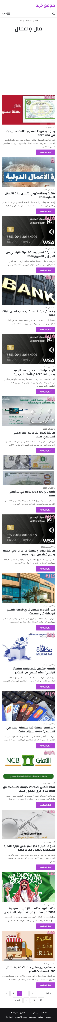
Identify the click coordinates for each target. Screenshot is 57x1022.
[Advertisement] (28, 63)
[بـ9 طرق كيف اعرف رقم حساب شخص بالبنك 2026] (28, 290)
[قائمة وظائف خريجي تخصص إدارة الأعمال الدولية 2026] (28, 172)
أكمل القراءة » (45, 152)
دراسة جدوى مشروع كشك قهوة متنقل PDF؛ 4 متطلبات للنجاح (30, 969)
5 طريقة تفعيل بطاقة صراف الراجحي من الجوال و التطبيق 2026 (30, 254)
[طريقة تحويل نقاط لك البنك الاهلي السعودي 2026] (28, 411)
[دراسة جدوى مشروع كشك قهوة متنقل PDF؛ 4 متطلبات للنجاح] (28, 946)
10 (41, 1000)
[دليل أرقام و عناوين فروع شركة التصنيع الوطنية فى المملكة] (28, 588)
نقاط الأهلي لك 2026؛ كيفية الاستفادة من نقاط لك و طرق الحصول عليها (29, 788)
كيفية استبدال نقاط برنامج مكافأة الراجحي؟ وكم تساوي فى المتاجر (34, 670)
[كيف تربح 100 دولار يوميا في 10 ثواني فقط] (28, 470)
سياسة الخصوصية (36, 1017)
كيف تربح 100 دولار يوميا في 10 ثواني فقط (32, 493)
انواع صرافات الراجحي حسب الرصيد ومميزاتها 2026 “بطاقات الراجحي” (34, 372)
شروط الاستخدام (21, 1017)
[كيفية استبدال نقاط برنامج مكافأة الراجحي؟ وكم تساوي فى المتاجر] (28, 647)
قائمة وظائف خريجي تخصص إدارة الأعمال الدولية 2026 (30, 195)
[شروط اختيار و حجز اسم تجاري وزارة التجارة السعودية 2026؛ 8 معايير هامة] (28, 824)
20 (34, 1000)
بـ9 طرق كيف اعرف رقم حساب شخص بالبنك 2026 (28, 313)
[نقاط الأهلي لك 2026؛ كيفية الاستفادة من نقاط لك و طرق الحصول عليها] (28, 765)
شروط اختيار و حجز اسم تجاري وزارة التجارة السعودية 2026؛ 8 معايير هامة (29, 847)
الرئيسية (32, 20)
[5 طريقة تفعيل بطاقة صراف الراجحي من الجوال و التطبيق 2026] (28, 231)
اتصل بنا (9, 1017)
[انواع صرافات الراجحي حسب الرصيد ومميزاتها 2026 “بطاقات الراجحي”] (28, 349)
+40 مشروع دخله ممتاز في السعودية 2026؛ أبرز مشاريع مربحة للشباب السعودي (29, 910)
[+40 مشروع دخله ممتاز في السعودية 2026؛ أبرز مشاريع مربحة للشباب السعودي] (28, 887)
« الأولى (48, 993)
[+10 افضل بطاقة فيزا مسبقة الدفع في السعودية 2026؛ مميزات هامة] (28, 706)
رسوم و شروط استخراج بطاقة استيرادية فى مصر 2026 (30, 133)
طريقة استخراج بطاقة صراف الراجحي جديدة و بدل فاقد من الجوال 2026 (29, 552)
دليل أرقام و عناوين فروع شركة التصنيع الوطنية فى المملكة (31, 611)
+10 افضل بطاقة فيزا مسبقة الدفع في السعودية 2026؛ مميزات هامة (31, 729)
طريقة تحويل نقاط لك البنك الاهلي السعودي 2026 (34, 434)
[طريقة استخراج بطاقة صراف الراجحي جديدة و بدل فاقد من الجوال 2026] (28, 529)
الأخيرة (17, 1000)
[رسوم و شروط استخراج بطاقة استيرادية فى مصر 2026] (28, 109)
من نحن (48, 1017)
